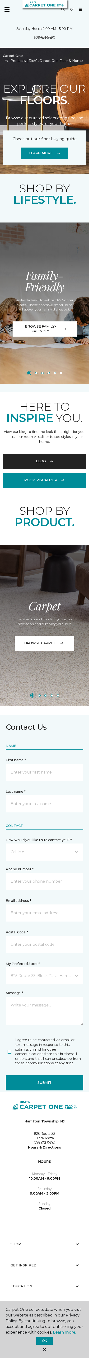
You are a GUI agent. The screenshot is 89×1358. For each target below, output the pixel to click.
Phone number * (19, 869)
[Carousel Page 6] (61, 373)
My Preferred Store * (23, 963)
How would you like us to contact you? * (39, 840)
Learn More (40, 153)
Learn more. (64, 1332)
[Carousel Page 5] (55, 373)
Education (21, 1286)
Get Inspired (23, 1265)
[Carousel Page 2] (36, 373)
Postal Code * (17, 932)
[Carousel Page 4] (48, 373)
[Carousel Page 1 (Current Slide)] (29, 373)
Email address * (18, 900)
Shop (15, 1244)
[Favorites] (71, 9)
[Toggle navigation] (7, 9)
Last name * (15, 791)
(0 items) (80, 9)
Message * (14, 993)
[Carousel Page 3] (42, 373)
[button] (62, 9)
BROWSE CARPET (39, 643)
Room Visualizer (40, 480)
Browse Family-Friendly (40, 328)
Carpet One (13, 56)
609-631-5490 (44, 37)
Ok (44, 1341)
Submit (44, 1082)
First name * (16, 760)
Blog (41, 461)
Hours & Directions (44, 1147)
